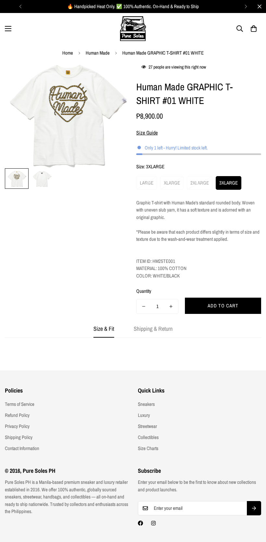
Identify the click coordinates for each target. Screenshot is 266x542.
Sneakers (146, 404)
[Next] (245, 6)
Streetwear (147, 426)
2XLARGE (199, 182)
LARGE (146, 182)
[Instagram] (153, 523)
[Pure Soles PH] (133, 29)
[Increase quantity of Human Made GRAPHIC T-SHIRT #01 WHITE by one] (171, 306)
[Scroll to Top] (253, 506)
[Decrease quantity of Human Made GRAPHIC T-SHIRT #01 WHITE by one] (144, 306)
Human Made (98, 52)
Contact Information (22, 448)
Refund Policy (17, 415)
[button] (253, 28)
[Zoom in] (116, 75)
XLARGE (172, 182)
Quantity (143, 291)
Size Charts (148, 448)
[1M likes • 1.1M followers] (140, 523)
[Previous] (20, 6)
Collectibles (148, 437)
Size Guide (147, 132)
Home (67, 52)
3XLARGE (228, 182)
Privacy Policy (17, 426)
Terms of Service (19, 404)
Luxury (144, 415)
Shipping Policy (18, 437)
